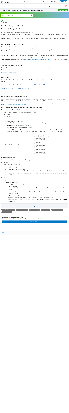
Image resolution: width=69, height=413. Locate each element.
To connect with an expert (9, 72)
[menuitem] (7, 6)
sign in (35, 206)
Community (47, 6)
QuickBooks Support (6, 6)
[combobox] (17, 15)
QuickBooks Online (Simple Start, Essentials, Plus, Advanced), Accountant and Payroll (24, 84)
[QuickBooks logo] (5, 2)
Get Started (18, 6)
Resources (56, 6)
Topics (26, 6)
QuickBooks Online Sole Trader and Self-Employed (16, 88)
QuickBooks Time (7, 92)
